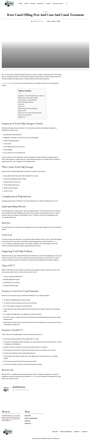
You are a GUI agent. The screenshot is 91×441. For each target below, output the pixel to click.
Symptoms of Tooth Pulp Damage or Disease (31, 95)
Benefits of (41, 3)
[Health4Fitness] (6, 389)
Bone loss (21, 104)
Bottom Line (21, 117)
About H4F (28, 415)
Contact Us (28, 423)
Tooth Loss (21, 106)
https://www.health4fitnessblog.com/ (21, 389)
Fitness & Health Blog (31, 418)
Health (20, 3)
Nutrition (33, 3)
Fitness (26, 3)
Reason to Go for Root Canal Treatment (29, 113)
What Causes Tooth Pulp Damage (28, 98)
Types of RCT (22, 110)
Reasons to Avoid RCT (24, 115)
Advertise (27, 421)
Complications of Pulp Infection (27, 100)
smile (32, 376)
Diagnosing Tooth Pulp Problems (28, 108)
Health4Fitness (38, 21)
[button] (66, 3)
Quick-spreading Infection (26, 102)
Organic (48, 3)
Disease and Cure (58, 3)
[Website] (13, 393)
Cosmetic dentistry (7, 83)
